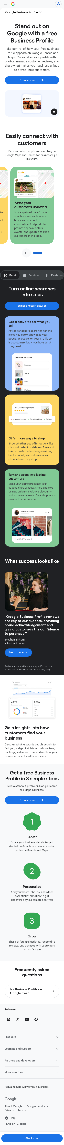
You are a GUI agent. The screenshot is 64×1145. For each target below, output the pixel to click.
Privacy (9, 1110)
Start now (32, 1138)
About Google (13, 1106)
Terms (22, 1110)
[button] (54, 111)
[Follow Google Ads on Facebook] (36, 1019)
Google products (37, 1106)
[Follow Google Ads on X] (18, 1019)
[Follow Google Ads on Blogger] (8, 1019)
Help (13, 1118)
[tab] (10, 275)
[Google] (11, 1099)
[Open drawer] (5, 3)
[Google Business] (12, 3)
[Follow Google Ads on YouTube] (27, 1019)
